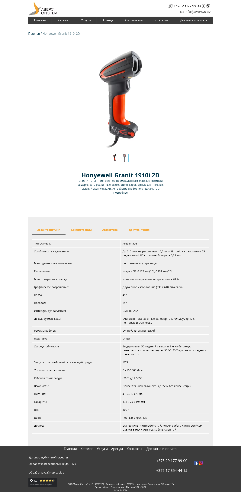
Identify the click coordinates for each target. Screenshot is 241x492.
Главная (34, 33)
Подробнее (120, 192)
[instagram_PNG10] (201, 463)
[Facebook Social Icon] (196, 463)
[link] (48, 229)
